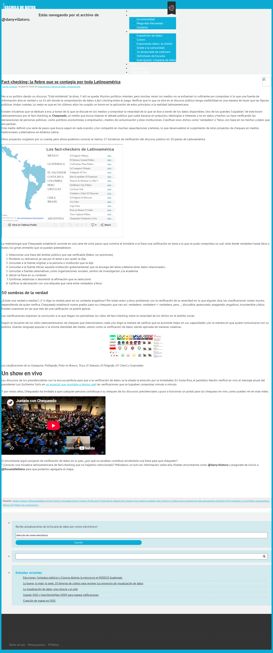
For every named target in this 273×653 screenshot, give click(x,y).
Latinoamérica (262, 500)
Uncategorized (73, 86)
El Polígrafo (104, 500)
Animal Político (53, 500)
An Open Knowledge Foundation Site (171, 8)
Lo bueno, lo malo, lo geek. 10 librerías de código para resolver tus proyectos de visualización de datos (83, 583)
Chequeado (66, 500)
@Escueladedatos (36, 500)
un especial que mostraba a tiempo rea (70, 384)
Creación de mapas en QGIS (39, 600)
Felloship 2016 (223, 500)
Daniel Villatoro (9, 86)
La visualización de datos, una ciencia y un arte (50, 589)
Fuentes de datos (58, 86)
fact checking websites (145, 500)
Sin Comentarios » (30, 505)
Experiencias (44, 86)
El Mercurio (93, 500)
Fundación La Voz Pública (243, 500)
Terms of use (17, 645)
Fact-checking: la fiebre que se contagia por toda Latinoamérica (61, 82)
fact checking (127, 500)
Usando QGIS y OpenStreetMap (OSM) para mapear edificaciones (61, 595)
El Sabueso (116, 500)
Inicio (134, 11)
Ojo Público (16, 505)
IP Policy (53, 645)
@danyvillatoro (19, 500)
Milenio (6, 505)
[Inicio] (39, 5)
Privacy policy (36, 645)
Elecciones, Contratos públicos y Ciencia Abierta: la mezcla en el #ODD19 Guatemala (72, 577)
